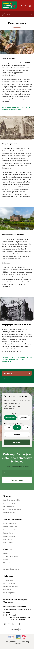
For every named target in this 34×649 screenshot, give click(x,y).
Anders (17, 434)
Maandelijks (10, 418)
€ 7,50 (26, 428)
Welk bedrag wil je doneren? (13, 424)
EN (20, 5)
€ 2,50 (8, 428)
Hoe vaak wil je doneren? (12, 414)
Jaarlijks (24, 418)
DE (25, 5)
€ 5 (17, 428)
